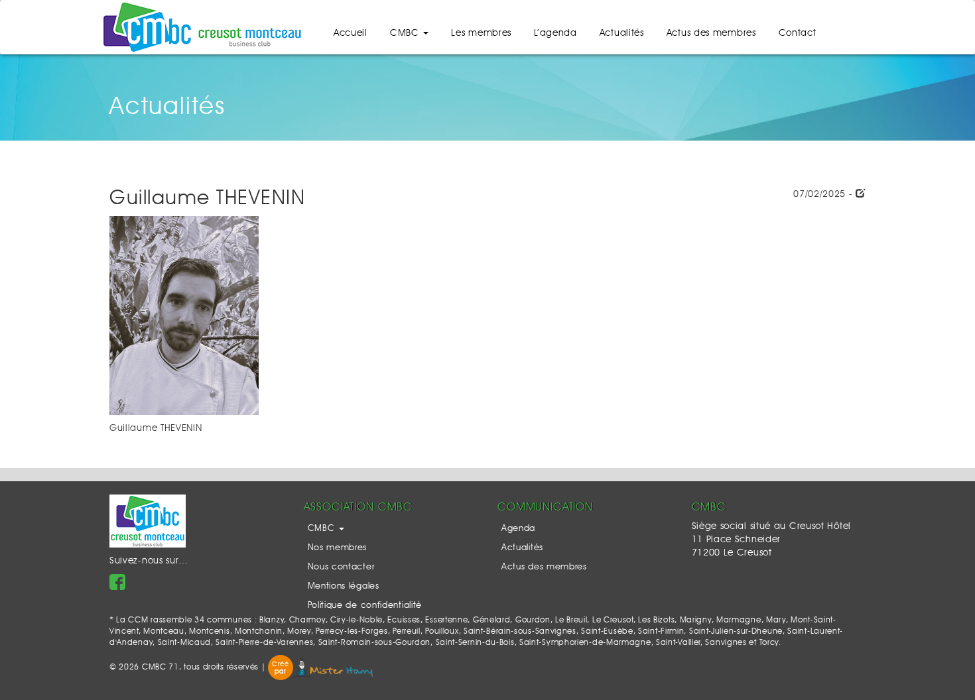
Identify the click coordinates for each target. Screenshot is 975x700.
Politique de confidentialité (365, 605)
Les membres (481, 33)
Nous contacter (341, 567)
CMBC (406, 33)
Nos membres (337, 548)
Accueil (350, 33)
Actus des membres (711, 33)
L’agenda (555, 33)
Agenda (518, 528)
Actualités (622, 33)
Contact (797, 33)
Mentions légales (343, 586)
